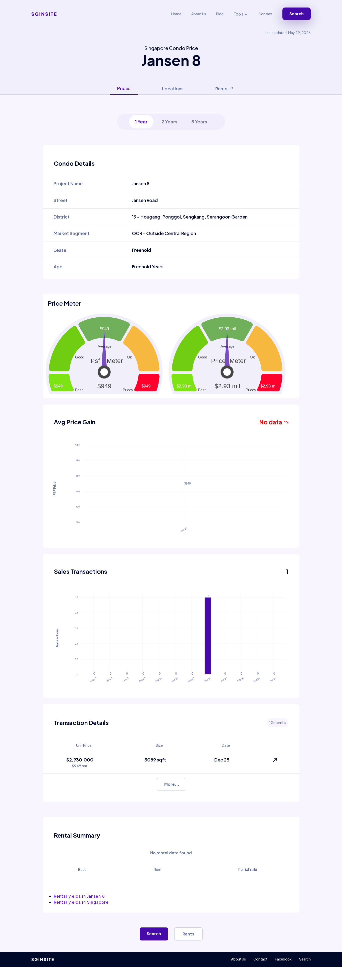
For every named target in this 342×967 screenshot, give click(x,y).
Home (176, 14)
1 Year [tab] (141, 121)
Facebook (283, 959)
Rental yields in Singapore (81, 902)
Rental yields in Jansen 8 (79, 896)
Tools (239, 14)
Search (296, 13)
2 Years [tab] (169, 121)
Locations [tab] (173, 88)
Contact (265, 14)
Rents (188, 933)
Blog (220, 14)
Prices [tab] (123, 88)
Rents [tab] (221, 88)
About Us (198, 14)
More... (171, 784)
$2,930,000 (79, 762)
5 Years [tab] (199, 121)
